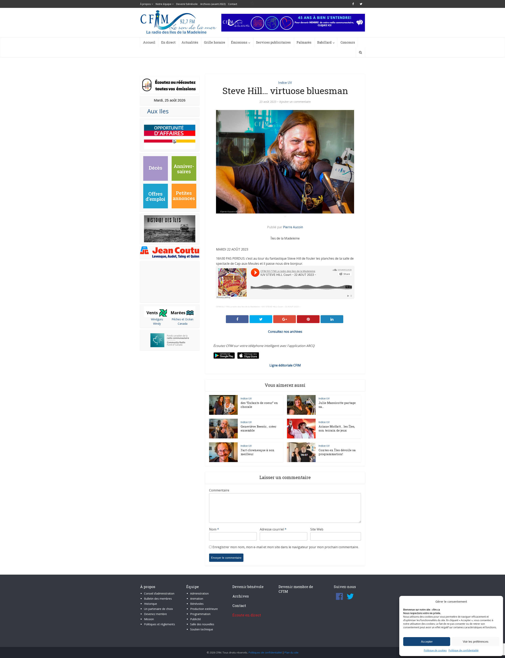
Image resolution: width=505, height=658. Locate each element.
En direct (168, 42)
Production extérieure (204, 609)
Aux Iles (156, 111)
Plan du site (291, 652)
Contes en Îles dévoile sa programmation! (337, 452)
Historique (150, 604)
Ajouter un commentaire (295, 101)
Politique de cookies (435, 650)
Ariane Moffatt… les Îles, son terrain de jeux (337, 428)
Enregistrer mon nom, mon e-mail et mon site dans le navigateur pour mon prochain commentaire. (285, 547)
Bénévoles (197, 604)
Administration (199, 593)
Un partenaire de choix (158, 609)
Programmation (200, 614)
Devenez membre (155, 614)
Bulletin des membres (158, 598)
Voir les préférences (475, 641)
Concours (347, 42)
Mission (149, 619)
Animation (196, 598)
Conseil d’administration (159, 593)
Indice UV (285, 82)
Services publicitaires (273, 42)
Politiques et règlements (159, 624)
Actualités (189, 42)
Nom (214, 529)
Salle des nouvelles (202, 624)
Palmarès (303, 42)
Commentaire (219, 490)
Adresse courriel (273, 529)
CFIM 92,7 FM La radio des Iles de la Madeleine (238, 307)
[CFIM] (178, 22)
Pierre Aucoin (293, 227)
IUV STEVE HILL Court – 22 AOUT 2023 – (281, 307)
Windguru (157, 319)
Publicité (195, 619)
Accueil (149, 42)
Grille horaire (214, 42)
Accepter (427, 641)
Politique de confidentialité (464, 650)
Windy (157, 323)
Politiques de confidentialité (265, 652)
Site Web (316, 529)
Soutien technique (201, 629)
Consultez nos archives (285, 331)
